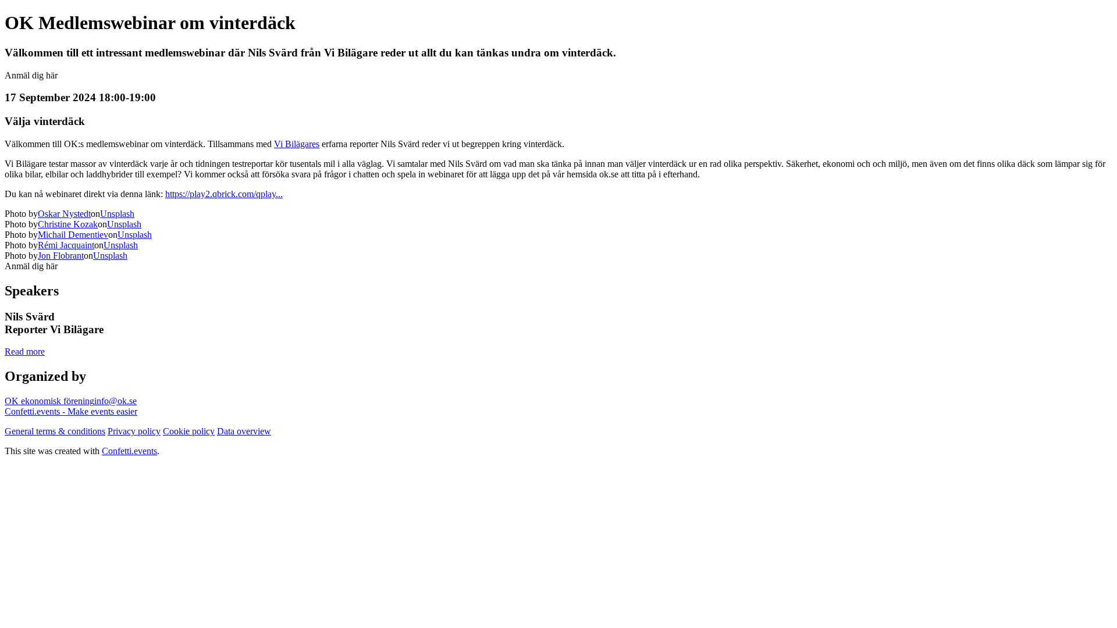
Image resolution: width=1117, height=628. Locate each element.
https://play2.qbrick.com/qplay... (224, 194)
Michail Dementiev (73, 235)
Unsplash (117, 214)
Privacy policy (134, 431)
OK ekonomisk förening (49, 401)
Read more (25, 351)
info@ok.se (115, 401)
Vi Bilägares (296, 144)
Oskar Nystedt (64, 214)
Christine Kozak (68, 224)
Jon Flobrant (61, 256)
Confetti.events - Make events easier (71, 411)
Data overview (244, 431)
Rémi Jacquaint (66, 245)
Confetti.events (129, 451)
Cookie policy (189, 431)
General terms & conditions (55, 431)
